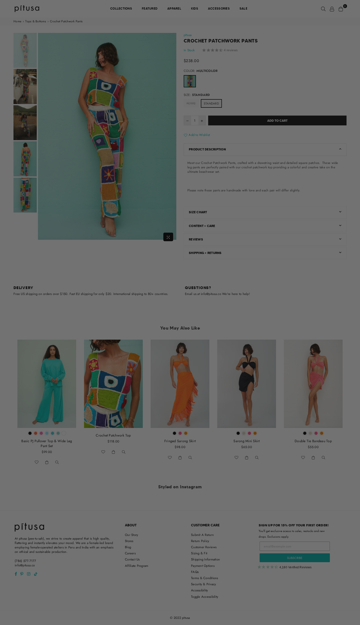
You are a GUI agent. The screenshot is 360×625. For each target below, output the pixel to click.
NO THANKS (180, 352)
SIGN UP (180, 340)
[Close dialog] (230, 249)
